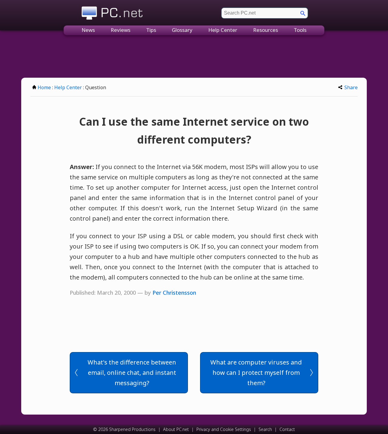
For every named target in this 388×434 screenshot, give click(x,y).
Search (265, 429)
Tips (151, 29)
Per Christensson (174, 292)
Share (351, 87)
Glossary (182, 29)
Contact (287, 429)
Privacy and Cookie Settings (223, 429)
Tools (300, 29)
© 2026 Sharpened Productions (124, 429)
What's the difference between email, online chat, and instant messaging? (132, 372)
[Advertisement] (194, 56)
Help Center (222, 29)
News (88, 29)
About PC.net (176, 429)
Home (44, 87)
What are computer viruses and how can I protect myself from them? (256, 372)
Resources (265, 29)
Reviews (120, 29)
